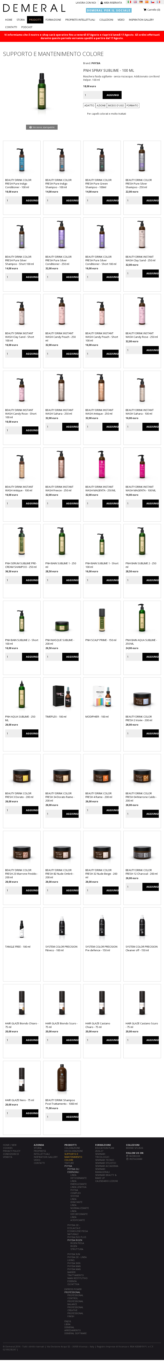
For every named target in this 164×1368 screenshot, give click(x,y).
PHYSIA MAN (74, 1266)
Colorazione (72, 1147)
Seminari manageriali (102, 1170)
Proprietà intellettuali (80, 19)
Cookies (7, 1147)
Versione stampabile (43, 127)
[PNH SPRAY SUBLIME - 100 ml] (42, 116)
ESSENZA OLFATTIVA (73, 1283)
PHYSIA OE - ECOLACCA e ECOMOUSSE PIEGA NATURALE (77, 1230)
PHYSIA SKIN (73, 1263)
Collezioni (106, 19)
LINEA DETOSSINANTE (78, 1176)
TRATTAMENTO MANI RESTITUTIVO (77, 1277)
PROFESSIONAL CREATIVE (75, 1309)
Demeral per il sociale (109, 10)
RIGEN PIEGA (77, 1243)
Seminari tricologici (102, 1155)
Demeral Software (75, 1333)
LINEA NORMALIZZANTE (79, 1206)
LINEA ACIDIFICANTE (77, 1219)
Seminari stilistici (105, 1162)
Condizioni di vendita (11, 1155)
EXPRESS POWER (73, 1289)
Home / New (9, 1144)
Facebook (134, 1155)
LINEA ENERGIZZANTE (78, 1182)
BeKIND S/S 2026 (134, 1147)
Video (121, 19)
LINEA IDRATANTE (76, 1200)
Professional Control (75, 1297)
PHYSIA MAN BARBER (74, 1271)
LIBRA (67, 1324)
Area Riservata (112, 2)
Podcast (26, 27)
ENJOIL (67, 1321)
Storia (21, 19)
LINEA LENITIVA (78, 1186)
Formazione (53, 19)
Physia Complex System (75, 1192)
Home (8, 19)
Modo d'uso (116, 105)
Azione (101, 105)
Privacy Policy (11, 1150)
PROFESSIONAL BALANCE (75, 1303)
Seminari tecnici (104, 1159)
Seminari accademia (106, 1165)
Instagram (135, 1158)
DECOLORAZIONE (73, 1150)
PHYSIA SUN (73, 1254)
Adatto (89, 105)
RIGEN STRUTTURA (76, 1248)
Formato (132, 105)
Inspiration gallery (141, 19)
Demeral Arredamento (72, 1329)
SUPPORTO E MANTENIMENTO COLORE (73, 1156)
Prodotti (35, 19)
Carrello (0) (153, 9)
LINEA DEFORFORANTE (79, 1212)
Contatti (11, 27)
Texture (69, 1162)
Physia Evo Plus (76, 1237)
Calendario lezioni (106, 1180)
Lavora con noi (86, 2)
